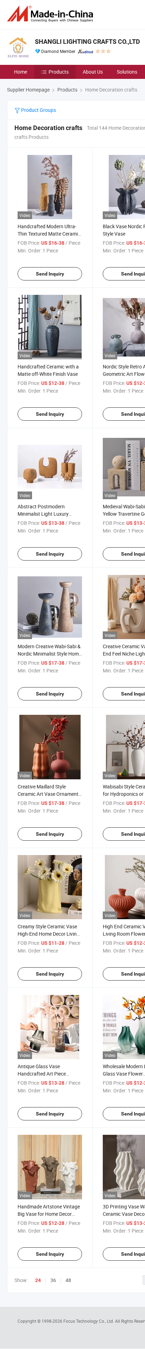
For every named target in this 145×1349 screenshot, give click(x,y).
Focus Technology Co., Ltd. (89, 1321)
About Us (93, 71)
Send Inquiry (50, 274)
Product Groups (38, 110)
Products (59, 71)
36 (53, 1280)
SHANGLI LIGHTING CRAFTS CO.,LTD (87, 41)
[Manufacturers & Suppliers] (51, 14)
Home (20, 71)
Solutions (127, 71)
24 (38, 1280)
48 (68, 1280)
